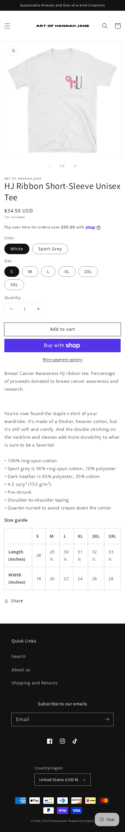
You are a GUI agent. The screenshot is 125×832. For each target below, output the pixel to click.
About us (21, 669)
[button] (7, 26)
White (16, 249)
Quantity (12, 297)
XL (67, 271)
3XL (14, 284)
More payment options (62, 359)
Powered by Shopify (81, 820)
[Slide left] (49, 166)
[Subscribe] (107, 719)
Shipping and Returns (35, 683)
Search (19, 656)
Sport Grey (50, 249)
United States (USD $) (58, 779)
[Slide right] (75, 166)
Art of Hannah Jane (54, 820)
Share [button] (17, 600)
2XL (88, 271)
